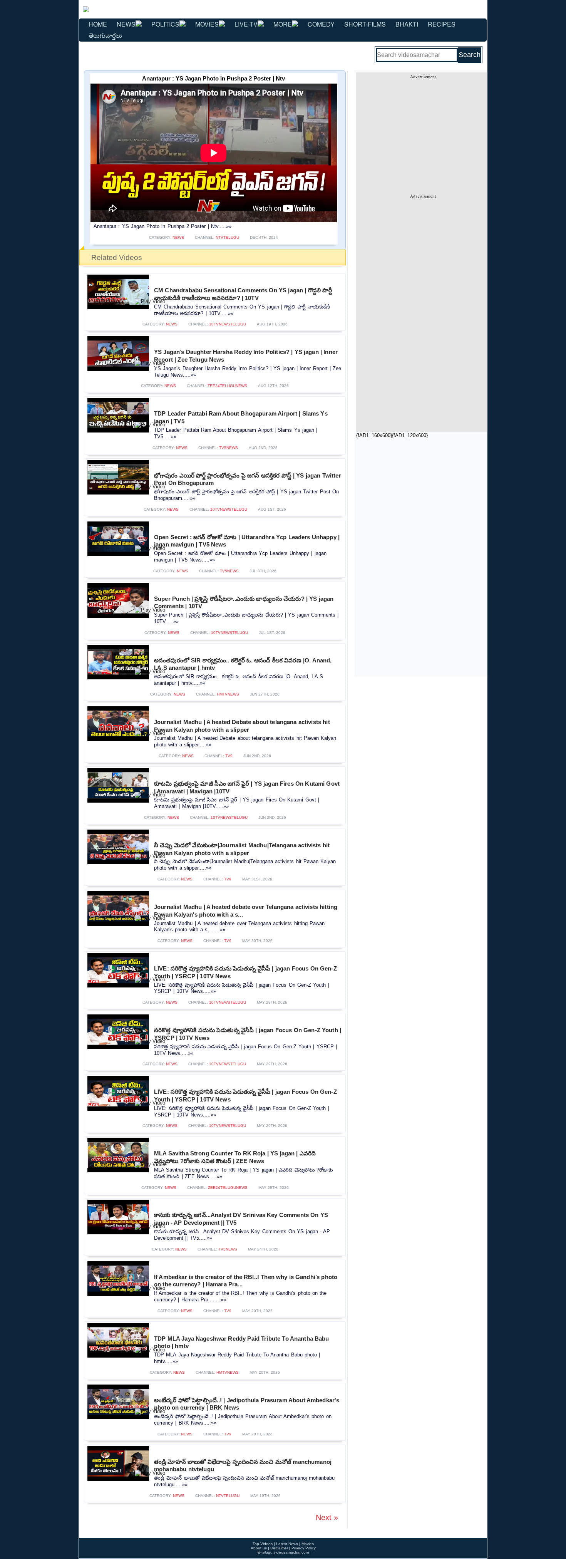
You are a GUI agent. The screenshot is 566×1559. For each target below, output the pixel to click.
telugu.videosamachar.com (285, 1552)
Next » (327, 1517)
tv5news (228, 448)
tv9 (229, 756)
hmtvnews (228, 694)
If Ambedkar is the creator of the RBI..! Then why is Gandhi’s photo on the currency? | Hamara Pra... (245, 1281)
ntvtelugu (227, 237)
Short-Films (365, 24)
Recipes (441, 24)
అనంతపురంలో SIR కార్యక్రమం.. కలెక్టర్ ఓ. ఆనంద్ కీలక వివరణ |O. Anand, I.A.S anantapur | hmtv (243, 664)
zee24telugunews (227, 386)
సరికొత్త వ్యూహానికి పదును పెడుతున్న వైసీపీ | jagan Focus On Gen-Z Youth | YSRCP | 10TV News (247, 1034)
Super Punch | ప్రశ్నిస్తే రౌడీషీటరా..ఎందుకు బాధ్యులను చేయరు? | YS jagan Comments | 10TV (243, 602)
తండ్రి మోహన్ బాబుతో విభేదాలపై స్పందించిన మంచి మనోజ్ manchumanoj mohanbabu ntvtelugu (243, 1465)
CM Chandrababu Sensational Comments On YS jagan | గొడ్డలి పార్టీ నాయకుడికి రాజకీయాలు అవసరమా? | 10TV (243, 294)
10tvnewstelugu (227, 324)
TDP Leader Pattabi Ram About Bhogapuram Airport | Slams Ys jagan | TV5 (241, 417)
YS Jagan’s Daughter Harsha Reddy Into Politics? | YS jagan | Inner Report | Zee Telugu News (246, 356)
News (126, 24)
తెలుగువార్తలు (105, 35)
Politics (165, 24)
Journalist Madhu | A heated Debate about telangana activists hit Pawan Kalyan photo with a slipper (242, 726)
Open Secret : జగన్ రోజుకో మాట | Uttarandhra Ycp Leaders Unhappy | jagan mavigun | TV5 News (247, 541)
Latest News (287, 1544)
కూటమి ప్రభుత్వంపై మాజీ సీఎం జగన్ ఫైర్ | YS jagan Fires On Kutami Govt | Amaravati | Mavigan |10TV (247, 787)
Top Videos (263, 1544)
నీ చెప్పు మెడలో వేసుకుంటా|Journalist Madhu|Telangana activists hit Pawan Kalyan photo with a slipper (242, 849)
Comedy (321, 24)
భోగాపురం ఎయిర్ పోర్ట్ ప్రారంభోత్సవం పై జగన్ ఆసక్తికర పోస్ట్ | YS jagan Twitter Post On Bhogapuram (247, 479)
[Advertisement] (422, 133)
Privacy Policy (303, 1548)
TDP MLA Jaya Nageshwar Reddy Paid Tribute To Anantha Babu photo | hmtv (241, 1342)
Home (98, 24)
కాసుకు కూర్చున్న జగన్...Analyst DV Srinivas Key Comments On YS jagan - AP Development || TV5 (241, 1219)
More (282, 24)
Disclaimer (279, 1548)
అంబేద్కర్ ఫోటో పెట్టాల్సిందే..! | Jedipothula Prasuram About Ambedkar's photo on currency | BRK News (246, 1404)
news (178, 237)
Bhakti (406, 24)
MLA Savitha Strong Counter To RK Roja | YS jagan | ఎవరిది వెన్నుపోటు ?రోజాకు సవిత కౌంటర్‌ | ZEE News (235, 1157)
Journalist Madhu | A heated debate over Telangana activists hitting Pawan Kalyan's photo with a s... (245, 911)
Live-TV (246, 24)
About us (259, 1548)
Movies (207, 24)
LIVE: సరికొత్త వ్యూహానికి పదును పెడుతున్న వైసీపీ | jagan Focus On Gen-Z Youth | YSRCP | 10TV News (245, 972)
